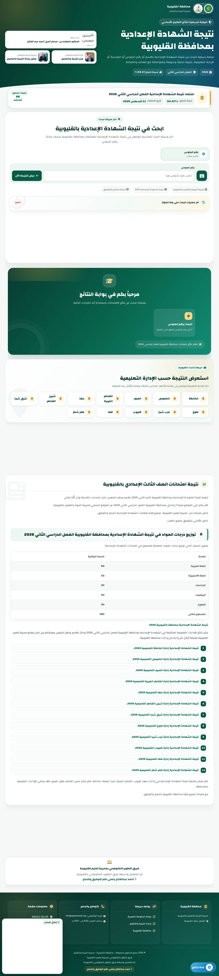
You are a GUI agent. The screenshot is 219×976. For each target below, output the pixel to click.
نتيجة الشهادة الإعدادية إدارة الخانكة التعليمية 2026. (166, 648)
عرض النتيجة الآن (25, 175)
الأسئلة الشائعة (40, 917)
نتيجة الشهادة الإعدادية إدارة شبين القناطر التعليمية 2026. (163, 703)
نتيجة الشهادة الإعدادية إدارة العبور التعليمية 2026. (167, 670)
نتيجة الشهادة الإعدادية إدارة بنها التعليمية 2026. (168, 692)
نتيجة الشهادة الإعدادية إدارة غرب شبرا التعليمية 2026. (165, 736)
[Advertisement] (32, 948)
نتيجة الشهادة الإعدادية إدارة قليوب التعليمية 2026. (166, 747)
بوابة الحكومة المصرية (139, 917)
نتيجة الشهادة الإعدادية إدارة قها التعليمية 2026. (168, 759)
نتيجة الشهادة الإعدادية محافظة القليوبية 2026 (178, 624)
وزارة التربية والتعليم (140, 924)
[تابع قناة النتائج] (203, 967)
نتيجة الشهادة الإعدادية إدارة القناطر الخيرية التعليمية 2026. (162, 681)
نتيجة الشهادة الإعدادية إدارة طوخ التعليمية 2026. (168, 725)
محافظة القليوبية (142, 931)
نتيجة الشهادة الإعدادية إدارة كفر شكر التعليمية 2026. (165, 770)
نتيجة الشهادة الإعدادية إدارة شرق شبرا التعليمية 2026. (164, 714)
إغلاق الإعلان (51, 922)
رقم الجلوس (188, 168)
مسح (17, 202)
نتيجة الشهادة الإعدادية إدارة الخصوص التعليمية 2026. (165, 659)
